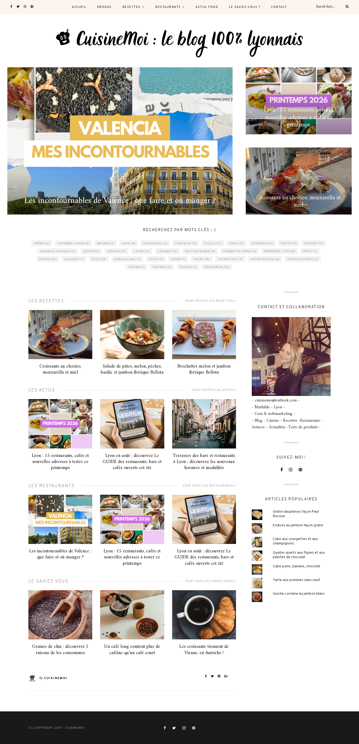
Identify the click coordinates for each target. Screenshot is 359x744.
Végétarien (216, 267)
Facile (213, 243)
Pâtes (310, 251)
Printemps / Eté (279, 251)
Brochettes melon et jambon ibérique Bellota (203, 369)
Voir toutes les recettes (209, 301)
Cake (128, 243)
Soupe (178, 259)
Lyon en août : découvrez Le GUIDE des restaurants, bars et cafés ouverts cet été (132, 462)
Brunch (105, 243)
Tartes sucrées (303, 259)
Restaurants (168, 7)
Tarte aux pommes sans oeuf (296, 580)
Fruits (289, 243)
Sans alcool (127, 259)
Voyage (188, 267)
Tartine (136, 267)
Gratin (91, 251)
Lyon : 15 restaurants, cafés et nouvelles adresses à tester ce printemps (60, 462)
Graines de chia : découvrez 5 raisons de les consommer (60, 650)
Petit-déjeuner (200, 251)
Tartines (162, 267)
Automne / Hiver (74, 243)
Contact (279, 7)
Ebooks (104, 7)
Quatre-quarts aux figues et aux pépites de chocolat (299, 555)
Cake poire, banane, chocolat (296, 566)
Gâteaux (116, 251)
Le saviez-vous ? (244, 7)
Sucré (201, 259)
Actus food (207, 7)
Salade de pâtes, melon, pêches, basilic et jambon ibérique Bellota (132, 369)
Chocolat (186, 243)
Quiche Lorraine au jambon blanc (299, 594)
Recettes (131, 7)
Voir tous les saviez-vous (209, 581)
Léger (142, 251)
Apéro (42, 243)
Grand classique (58, 251)
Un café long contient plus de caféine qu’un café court (132, 650)
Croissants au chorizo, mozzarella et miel (60, 369)
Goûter (313, 243)
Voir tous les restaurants (208, 486)
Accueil (79, 7)
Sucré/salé (230, 259)
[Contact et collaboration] (291, 356)
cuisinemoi (56, 678)
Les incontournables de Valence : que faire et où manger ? (60, 554)
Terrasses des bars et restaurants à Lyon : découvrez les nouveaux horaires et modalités (204, 462)
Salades (74, 259)
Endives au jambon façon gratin (298, 525)
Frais (236, 243)
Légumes (168, 251)
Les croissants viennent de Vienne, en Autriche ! (204, 650)
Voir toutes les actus (213, 390)
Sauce (156, 259)
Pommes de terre (239, 251)
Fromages (262, 243)
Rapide (48, 259)
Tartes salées (265, 259)
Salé (98, 259)
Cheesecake (155, 243)
